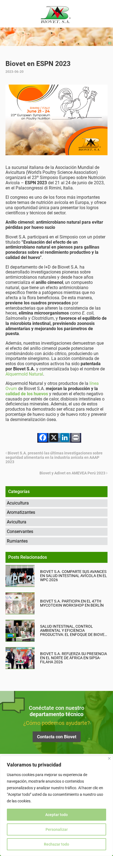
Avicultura (16, 521)
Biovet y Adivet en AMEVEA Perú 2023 (72, 473)
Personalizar (57, 829)
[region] (56, 806)
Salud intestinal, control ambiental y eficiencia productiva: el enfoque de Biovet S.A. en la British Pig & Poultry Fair (73, 630)
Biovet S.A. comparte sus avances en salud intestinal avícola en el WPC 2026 (73, 576)
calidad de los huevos (26, 393)
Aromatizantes (21, 512)
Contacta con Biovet (56, 736)
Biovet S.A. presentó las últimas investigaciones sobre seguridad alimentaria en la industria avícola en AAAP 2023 (54, 457)
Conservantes (20, 531)
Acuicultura (18, 503)
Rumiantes (17, 541)
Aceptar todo (56, 814)
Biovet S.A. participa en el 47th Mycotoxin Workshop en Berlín (72, 603)
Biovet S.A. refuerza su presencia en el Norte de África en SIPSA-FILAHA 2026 (73, 658)
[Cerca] (109, 758)
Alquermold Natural (24, 374)
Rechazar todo (56, 844)
